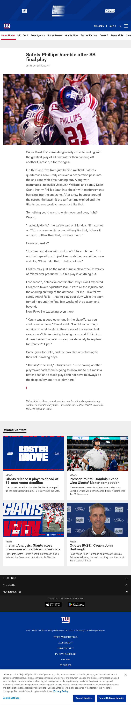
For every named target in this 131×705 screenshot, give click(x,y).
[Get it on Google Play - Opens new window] (76, 606)
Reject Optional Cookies (111, 698)
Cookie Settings (11, 697)
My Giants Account (65, 654)
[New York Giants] (65, 620)
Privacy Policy (65, 648)
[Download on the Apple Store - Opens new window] (53, 605)
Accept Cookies (84, 698)
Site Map (65, 659)
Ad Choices (65, 665)
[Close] (125, 675)
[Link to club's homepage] (7, 24)
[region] (65, 687)
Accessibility (65, 642)
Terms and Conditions (65, 637)
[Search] (120, 26)
